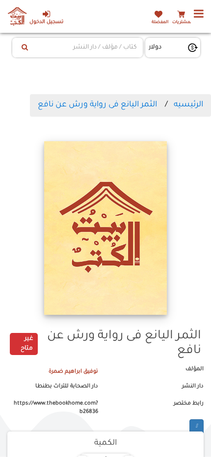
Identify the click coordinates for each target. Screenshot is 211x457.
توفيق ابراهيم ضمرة (73, 372)
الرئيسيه (188, 105)
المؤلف (194, 369)
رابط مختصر (189, 403)
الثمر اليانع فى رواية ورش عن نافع (97, 105)
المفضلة (160, 22)
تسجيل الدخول (46, 22)
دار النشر (193, 386)
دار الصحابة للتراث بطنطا (66, 386)
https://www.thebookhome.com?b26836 (56, 408)
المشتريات (182, 22)
